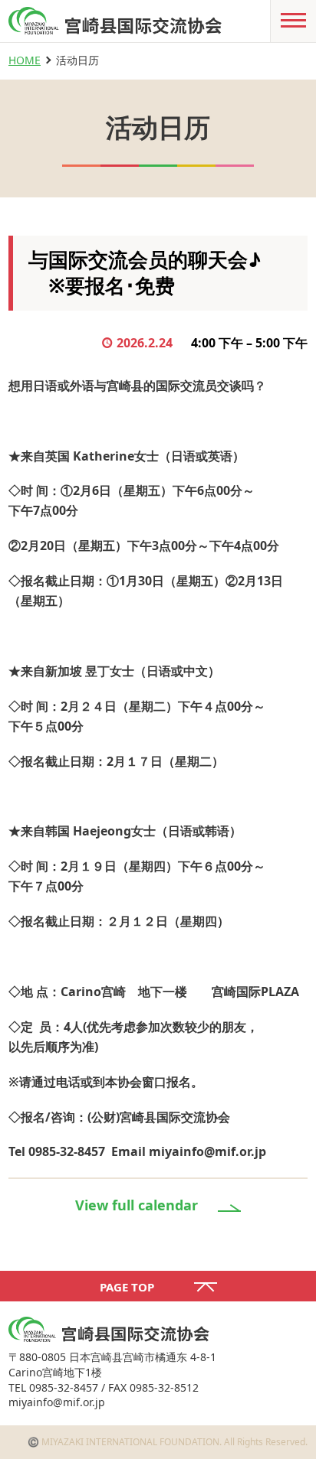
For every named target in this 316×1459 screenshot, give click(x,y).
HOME (24, 60)
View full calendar (136, 1205)
